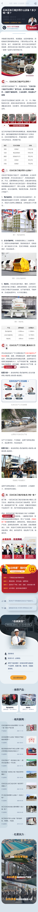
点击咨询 (9, 367)
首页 (10, 3)
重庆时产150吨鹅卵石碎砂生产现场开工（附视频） (23, 601)
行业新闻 (21, 3)
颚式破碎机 (10, 707)
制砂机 (28, 707)
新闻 (15, 3)
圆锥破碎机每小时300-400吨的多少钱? (20, 608)
